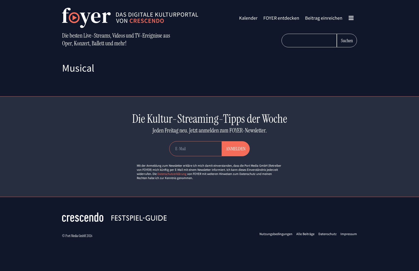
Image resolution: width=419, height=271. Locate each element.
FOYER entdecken (281, 18)
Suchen (347, 40)
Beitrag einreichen (323, 18)
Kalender (248, 18)
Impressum (348, 234)
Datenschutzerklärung (171, 174)
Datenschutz (327, 234)
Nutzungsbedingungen (275, 234)
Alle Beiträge (305, 234)
